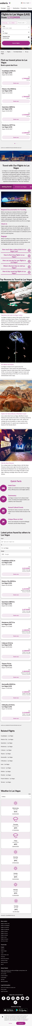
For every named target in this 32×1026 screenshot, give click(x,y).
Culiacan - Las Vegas (6, 750)
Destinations (16, 8)
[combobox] (16, 542)
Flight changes (4, 950)
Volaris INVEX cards (5, 954)
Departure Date (6, 36)
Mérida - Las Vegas (6, 771)
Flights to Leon (4, 937)
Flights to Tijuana (4, 931)
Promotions (24, 8)
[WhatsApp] (22, 998)
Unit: (30, 794)
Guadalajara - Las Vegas (7, 736)
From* (2, 538)
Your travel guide (9, 8)
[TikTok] (15, 1002)
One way (5, 22)
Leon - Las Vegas (5, 764)
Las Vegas (5, 33)
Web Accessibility (4, 981)
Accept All (21, 1023)
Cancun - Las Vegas (6, 768)
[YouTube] (27, 998)
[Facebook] (3, 998)
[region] (16, 1020)
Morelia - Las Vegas (6, 775)
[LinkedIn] (18, 998)
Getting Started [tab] (6, 187)
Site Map (2, 979)
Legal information (4, 991)
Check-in (2, 949)
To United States (17, 51)
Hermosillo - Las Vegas (7, 757)
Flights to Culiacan (4, 939)
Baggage (2, 947)
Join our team (3, 973)
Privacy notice (3, 989)
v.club (2, 952)
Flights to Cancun (4, 933)
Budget (2, 551)
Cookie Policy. (25, 1020)
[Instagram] (13, 998)
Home (2, 51)
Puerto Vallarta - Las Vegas (8, 778)
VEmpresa (3, 956)
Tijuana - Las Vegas (6, 753)
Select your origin (7, 28)
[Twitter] (8, 998)
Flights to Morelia (4, 935)
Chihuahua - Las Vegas (7, 760)
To (3, 31)
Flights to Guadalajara (5, 925)
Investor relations (4, 975)
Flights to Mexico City (5, 923)
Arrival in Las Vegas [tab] (20, 187)
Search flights (16, 43)
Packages (3, 8)
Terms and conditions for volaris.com (8, 987)
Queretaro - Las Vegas (6, 743)
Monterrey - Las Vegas (7, 746)
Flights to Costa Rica (5, 927)
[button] (13, 22)
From (4, 26)
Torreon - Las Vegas (6, 782)
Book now (16, 83)
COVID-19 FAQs (4, 960)
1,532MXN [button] (13, 17)
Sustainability (3, 977)
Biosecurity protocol (5, 958)
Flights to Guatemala (5, 929)
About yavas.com (4, 962)
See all (2, 964)
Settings (10, 1023)
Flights (8, 51)
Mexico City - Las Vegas (7, 739)
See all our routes (4, 941)
